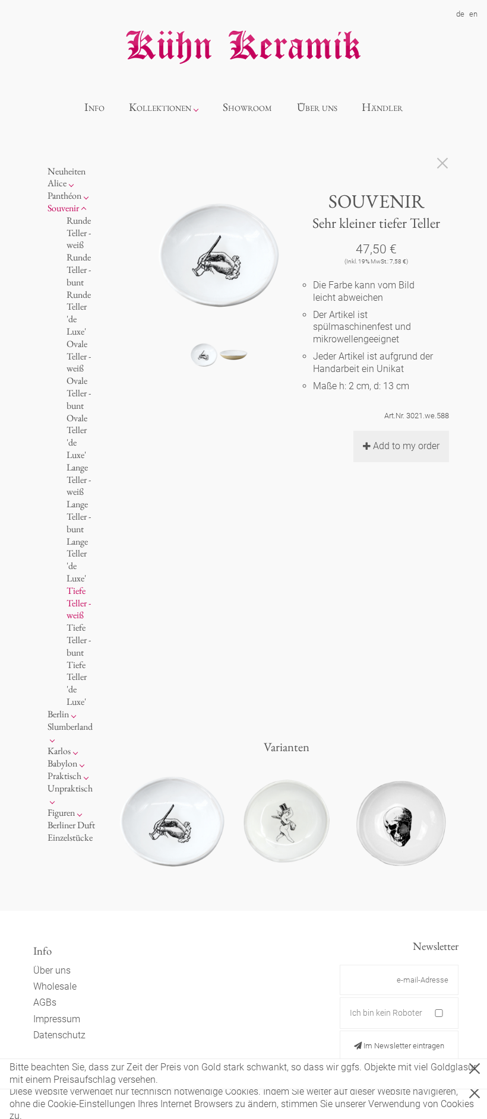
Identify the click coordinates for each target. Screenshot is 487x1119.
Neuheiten (67, 171)
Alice (57, 183)
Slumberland (70, 726)
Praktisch (64, 776)
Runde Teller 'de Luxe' (79, 313)
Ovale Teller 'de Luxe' (77, 436)
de (460, 13)
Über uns (317, 107)
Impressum (56, 1019)
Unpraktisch (70, 788)
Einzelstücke (70, 837)
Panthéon (64, 195)
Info (94, 107)
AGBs (44, 1002)
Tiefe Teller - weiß (79, 603)
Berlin (58, 714)
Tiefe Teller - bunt (79, 640)
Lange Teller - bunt (79, 516)
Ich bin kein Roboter (386, 1013)
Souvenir (63, 208)
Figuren (61, 812)
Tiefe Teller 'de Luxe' (77, 683)
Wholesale (55, 986)
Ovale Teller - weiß (79, 356)
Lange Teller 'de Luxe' (77, 559)
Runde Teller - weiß (79, 233)
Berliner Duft (71, 825)
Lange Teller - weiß (79, 479)
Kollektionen (160, 107)
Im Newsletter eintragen (403, 1045)
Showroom (247, 107)
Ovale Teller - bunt (79, 393)
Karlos (59, 751)
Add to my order (406, 446)
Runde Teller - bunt (79, 269)
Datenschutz (59, 1035)
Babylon (62, 763)
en (473, 13)
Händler (382, 107)
